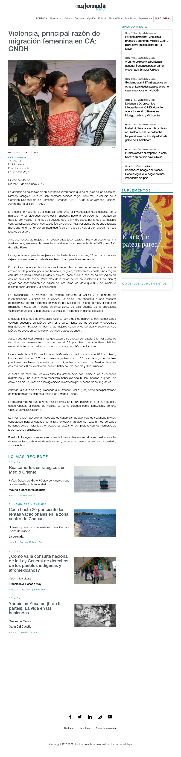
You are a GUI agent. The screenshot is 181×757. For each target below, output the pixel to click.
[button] (125, 234)
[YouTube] (110, 717)
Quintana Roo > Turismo (27, 504)
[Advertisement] (62, 664)
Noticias (54, 18)
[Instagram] (99, 717)
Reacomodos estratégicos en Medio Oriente (37, 470)
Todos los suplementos (143, 284)
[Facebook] (70, 717)
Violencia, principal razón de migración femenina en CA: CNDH (54, 41)
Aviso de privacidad (106, 728)
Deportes (79, 18)
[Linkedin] (89, 717)
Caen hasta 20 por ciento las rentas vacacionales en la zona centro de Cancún (38, 514)
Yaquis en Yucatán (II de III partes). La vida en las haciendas (35, 609)
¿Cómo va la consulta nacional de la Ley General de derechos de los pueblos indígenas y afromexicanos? (39, 563)
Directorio (85, 728)
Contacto (69, 728)
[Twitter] (79, 717)
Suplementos (145, 18)
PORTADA (41, 18)
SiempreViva (115, 18)
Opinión (91, 18)
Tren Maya (130, 18)
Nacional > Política (23, 153)
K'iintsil (102, 18)
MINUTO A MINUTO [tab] (134, 26)
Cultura (68, 18)
